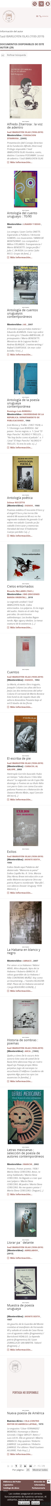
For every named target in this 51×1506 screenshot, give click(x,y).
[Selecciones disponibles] (2, 55)
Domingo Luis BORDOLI (19, 411)
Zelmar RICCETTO (16, 502)
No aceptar (24, 1502)
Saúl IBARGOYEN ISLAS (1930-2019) (25, 132)
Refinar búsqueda (16, 55)
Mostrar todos (40, 1469)
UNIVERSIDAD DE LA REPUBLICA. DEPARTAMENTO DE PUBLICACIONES (25, 417)
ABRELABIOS (31, 1250)
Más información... (21, 162)
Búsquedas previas (41, 4)
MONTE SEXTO (32, 859)
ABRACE (27, 960)
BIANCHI (27, 1164)
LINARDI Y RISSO (32, 224)
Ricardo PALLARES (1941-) (20, 591)
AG (24, 324)
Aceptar (36, 1502)
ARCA (28, 1051)
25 (28, 1469)
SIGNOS (29, 505)
